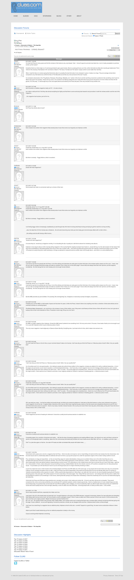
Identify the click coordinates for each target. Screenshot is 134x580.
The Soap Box (37, 45)
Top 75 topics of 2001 (20, 550)
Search (117, 33)
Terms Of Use (119, 575)
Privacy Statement (108, 575)
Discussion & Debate (26, 45)
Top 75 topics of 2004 (20, 544)
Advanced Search (87, 36)
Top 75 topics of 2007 (20, 539)
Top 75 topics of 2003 (20, 546)
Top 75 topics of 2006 (20, 541)
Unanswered (20, 33)
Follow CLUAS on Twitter (21, 561)
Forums (86, 33)
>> (119, 56)
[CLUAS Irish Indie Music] (26, 7)
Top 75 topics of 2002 (20, 548)
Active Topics (31, 33)
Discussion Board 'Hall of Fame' (24, 551)
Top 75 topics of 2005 (20, 543)
